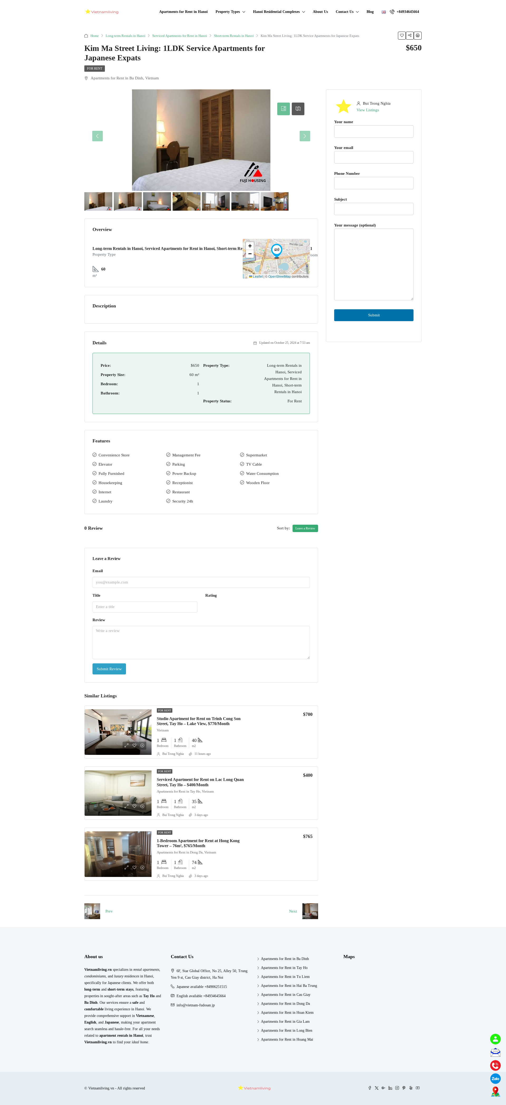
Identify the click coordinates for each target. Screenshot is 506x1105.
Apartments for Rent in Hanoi (183, 12)
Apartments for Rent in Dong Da (285, 1004)
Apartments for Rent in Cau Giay (285, 995)
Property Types (228, 12)
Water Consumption (262, 473)
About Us (320, 12)
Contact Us (344, 12)
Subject (340, 199)
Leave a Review (305, 528)
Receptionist (182, 483)
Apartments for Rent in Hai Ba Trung (289, 986)
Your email (343, 148)
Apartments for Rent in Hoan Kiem (287, 1013)
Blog (370, 12)
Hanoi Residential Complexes (276, 12)
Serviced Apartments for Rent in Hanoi (179, 36)
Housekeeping (110, 483)
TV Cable (254, 464)
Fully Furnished (111, 473)
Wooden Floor (258, 483)
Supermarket (256, 455)
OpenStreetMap (279, 276)
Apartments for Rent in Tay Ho (284, 968)
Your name (343, 122)
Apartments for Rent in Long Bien (286, 1030)
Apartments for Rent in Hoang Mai (287, 1039)
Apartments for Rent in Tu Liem (285, 977)
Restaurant (181, 492)
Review (99, 620)
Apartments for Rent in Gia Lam (285, 1022)
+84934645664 (407, 12)
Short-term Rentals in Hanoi (234, 36)
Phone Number (347, 173)
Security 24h (182, 501)
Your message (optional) (355, 225)
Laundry (106, 501)
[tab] (283, 109)
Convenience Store (114, 455)
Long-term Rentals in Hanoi (125, 36)
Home (94, 36)
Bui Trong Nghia (173, 754)
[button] (277, 251)
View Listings (368, 110)
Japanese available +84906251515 (202, 987)
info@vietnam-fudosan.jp (196, 1005)
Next (293, 911)
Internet (105, 492)
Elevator (105, 464)
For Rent (94, 68)
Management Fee (186, 455)
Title (96, 595)
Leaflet (257, 276)
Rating (211, 595)
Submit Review (109, 669)
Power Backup (184, 473)
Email (98, 571)
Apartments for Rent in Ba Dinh (285, 959)
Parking (178, 464)
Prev (109, 911)
